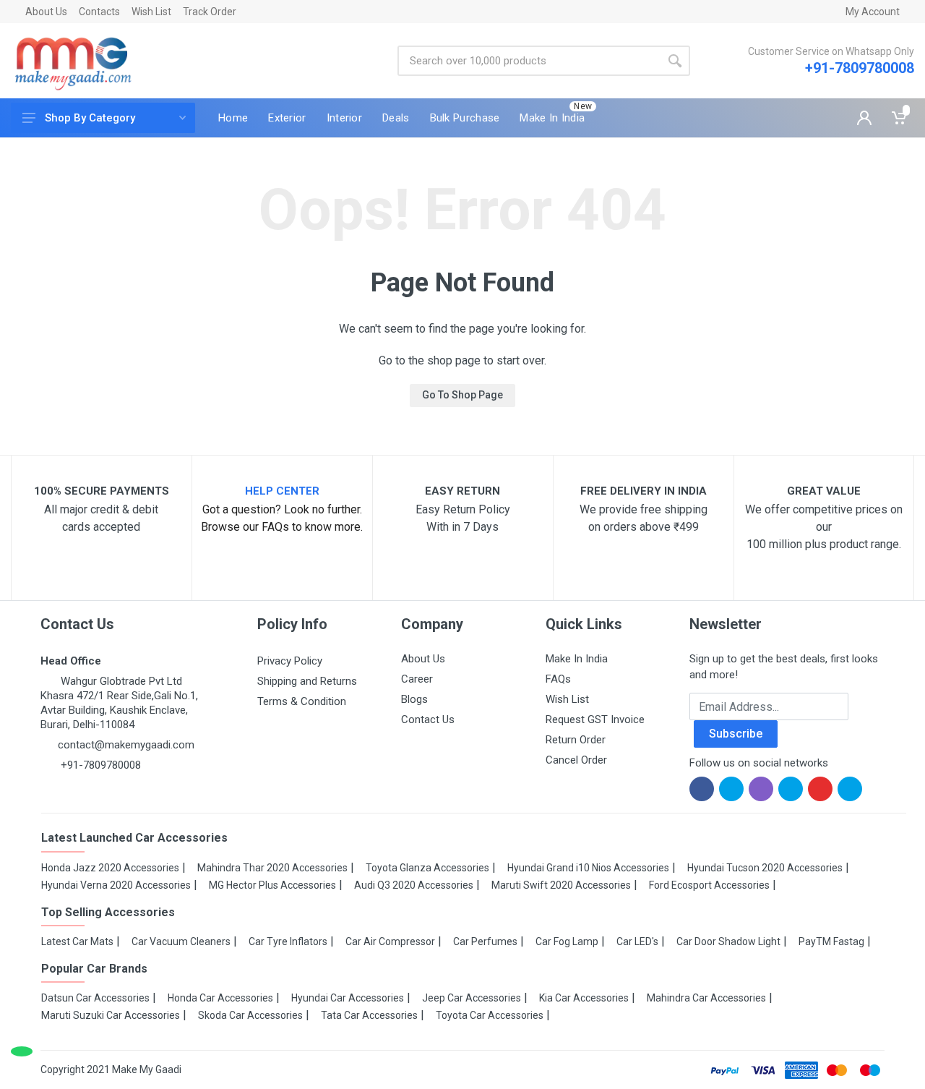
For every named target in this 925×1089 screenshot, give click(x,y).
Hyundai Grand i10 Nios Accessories (588, 868)
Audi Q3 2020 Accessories (413, 885)
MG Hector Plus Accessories (272, 885)
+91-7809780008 (859, 68)
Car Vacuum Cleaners (181, 941)
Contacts (99, 12)
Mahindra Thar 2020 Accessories (272, 868)
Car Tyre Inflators (288, 941)
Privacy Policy (289, 660)
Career (417, 679)
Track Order (209, 12)
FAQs (558, 679)
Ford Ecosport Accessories (709, 885)
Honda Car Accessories (220, 998)
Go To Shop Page (462, 395)
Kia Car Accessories (584, 998)
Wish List (151, 12)
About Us (46, 12)
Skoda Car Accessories (250, 1015)
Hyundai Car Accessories (347, 998)
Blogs (414, 699)
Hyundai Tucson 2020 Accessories (765, 868)
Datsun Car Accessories (95, 998)
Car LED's (637, 941)
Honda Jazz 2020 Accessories (110, 868)
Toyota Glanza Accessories (427, 868)
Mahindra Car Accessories (706, 998)
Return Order (576, 739)
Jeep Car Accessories (471, 998)
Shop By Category (90, 117)
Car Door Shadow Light (728, 941)
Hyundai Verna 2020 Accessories (116, 885)
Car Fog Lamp (566, 941)
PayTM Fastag (831, 941)
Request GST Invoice (595, 719)
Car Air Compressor (390, 941)
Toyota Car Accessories (489, 1015)
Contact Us (428, 719)
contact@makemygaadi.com (126, 744)
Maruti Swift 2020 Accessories (561, 885)
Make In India (577, 658)
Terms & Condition (301, 701)
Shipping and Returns (307, 681)
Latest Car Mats (77, 941)
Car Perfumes (485, 941)
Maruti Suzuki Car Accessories (110, 1015)
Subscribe (735, 733)
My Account (873, 12)
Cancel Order (576, 759)
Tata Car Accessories (369, 1015)
